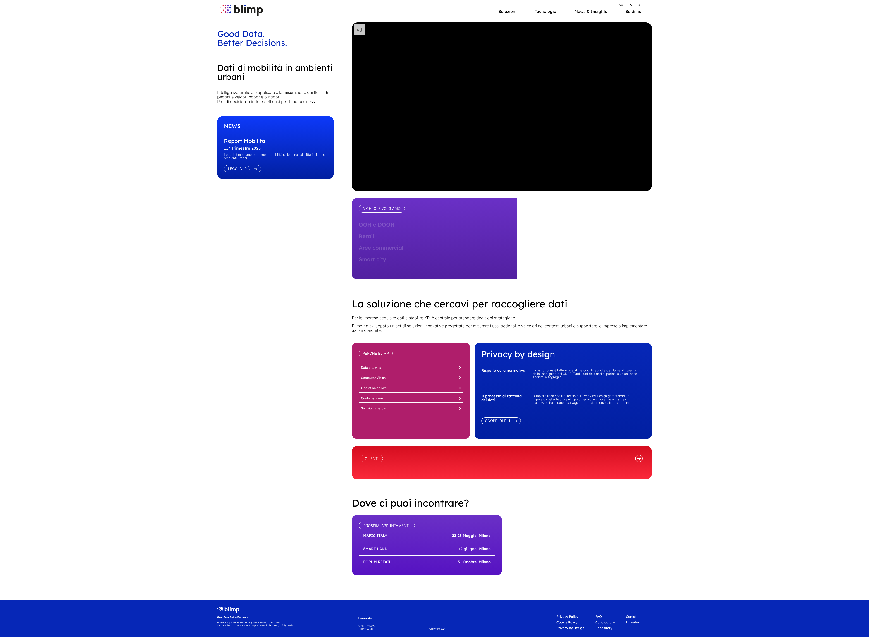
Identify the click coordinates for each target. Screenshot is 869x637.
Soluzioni (507, 11)
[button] (411, 367)
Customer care (372, 398)
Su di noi (633, 11)
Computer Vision (373, 378)
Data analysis (371, 367)
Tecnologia (545, 11)
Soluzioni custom (373, 408)
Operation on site (374, 388)
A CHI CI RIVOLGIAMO (382, 208)
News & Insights (591, 11)
